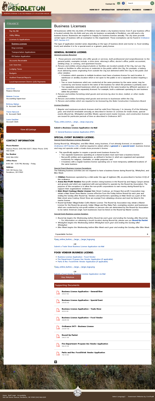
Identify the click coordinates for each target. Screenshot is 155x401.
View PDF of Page (55, 361)
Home (5, 395)
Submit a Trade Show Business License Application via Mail (79, 246)
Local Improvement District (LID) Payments (27, 81)
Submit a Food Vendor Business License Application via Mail (79, 274)
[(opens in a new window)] (123, 3)
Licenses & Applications (19, 39)
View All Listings (28, 129)
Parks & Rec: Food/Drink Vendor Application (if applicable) (83, 261)
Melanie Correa (12, 96)
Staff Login (12, 395)
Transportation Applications (23, 52)
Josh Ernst (10, 88)
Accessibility (21, 395)
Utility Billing (14, 35)
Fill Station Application (21, 56)
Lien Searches (15, 64)
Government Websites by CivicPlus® (141, 397)
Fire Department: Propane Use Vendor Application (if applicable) (85, 259)
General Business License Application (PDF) (76, 132)
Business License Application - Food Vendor (77, 257)
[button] (95, 10)
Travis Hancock (12, 112)
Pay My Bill (13, 31)
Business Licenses (19, 43)
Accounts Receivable (18, 60)
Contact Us (110, 4)
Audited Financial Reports (20, 77)
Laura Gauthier (12, 119)
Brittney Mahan (12, 104)
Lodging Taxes (15, 69)
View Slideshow (67, 277)
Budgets (13, 73)
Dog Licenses (17, 48)
